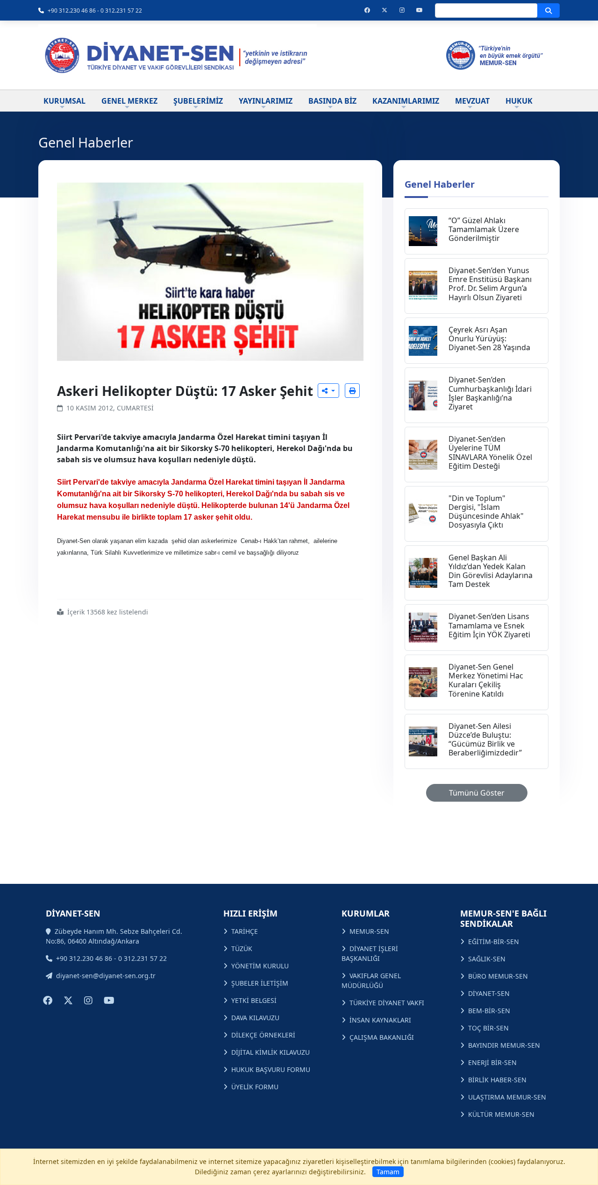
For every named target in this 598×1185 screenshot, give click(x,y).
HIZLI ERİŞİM (250, 913)
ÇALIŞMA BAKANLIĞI (381, 1037)
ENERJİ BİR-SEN (492, 1062)
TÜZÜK (241, 948)
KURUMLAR (366, 913)
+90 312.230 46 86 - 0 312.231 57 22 (95, 10)
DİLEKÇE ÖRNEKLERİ (263, 1034)
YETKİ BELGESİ (254, 1000)
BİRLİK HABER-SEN (497, 1079)
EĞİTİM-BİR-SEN (493, 941)
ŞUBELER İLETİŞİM (259, 983)
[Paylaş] (328, 390)
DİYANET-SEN (489, 993)
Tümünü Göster (477, 793)
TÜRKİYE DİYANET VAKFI (386, 1002)
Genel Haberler (440, 184)
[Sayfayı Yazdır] (352, 390)
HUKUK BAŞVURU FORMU (270, 1069)
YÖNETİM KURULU (260, 965)
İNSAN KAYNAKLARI (380, 1020)
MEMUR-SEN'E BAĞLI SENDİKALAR (503, 918)
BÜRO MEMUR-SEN (498, 976)
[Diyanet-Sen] (177, 55)
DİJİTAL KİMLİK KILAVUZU (270, 1052)
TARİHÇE (244, 931)
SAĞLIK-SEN (486, 958)
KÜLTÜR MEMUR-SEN (501, 1114)
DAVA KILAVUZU (255, 1017)
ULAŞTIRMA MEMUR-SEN (507, 1097)
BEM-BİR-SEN (489, 1010)
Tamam (388, 1171)
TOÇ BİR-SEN (488, 1027)
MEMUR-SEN (369, 931)
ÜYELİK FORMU (254, 1086)
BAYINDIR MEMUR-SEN (504, 1045)
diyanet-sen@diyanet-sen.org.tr (106, 975)
